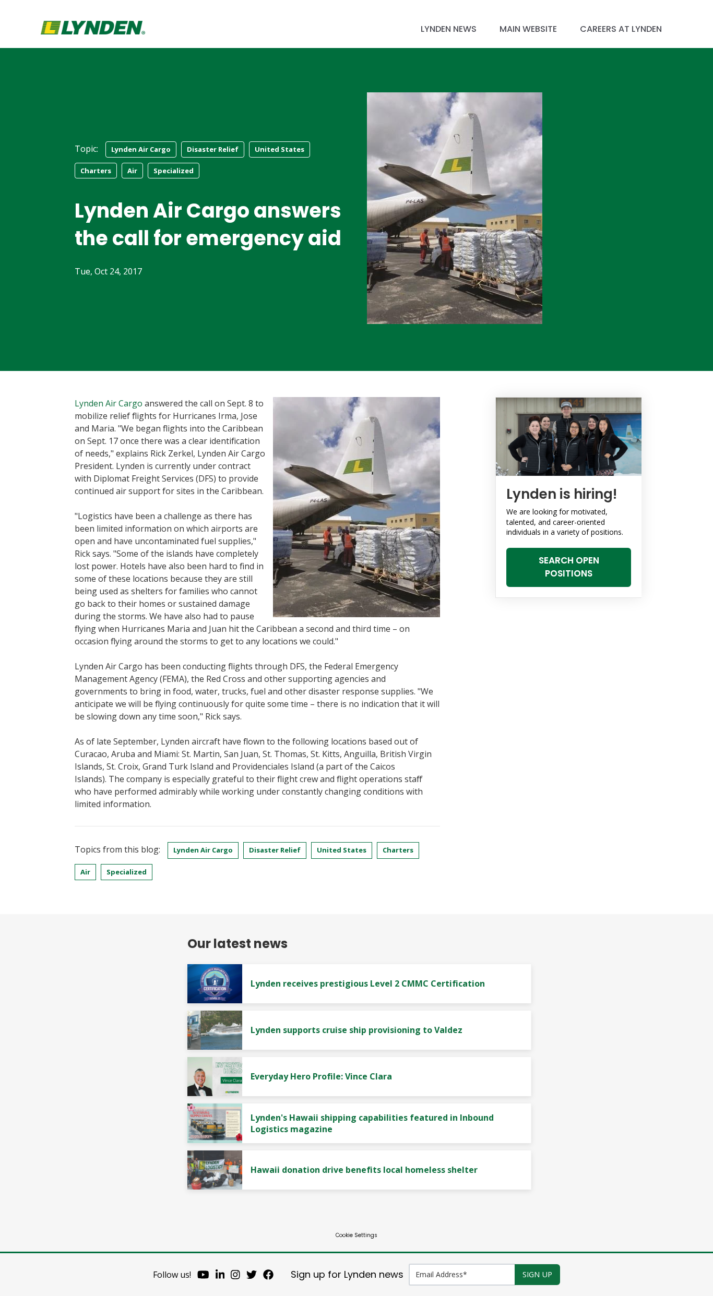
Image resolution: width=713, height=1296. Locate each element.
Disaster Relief (213, 149)
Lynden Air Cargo (141, 149)
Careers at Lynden (621, 29)
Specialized (173, 170)
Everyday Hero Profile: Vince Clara (321, 1076)
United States (279, 149)
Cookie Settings (356, 1235)
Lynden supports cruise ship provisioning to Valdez (356, 1030)
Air (132, 170)
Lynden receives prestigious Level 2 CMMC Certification (368, 983)
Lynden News (449, 29)
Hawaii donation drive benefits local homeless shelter (364, 1169)
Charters (95, 170)
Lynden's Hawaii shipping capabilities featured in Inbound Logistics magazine (372, 1123)
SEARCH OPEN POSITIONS (569, 567)
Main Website (528, 29)
